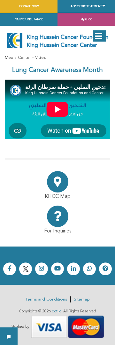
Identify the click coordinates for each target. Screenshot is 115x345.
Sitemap (81, 299)
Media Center (18, 58)
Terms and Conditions (46, 299)
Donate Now (29, 6)
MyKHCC (86, 19)
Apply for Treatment (86, 6)
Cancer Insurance (29, 19)
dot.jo (56, 311)
